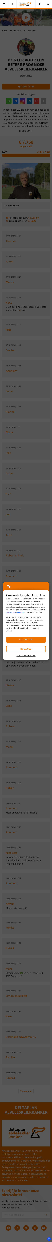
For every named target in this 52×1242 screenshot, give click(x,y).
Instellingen (26, 649)
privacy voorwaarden (15, 612)
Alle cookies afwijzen (26, 655)
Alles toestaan (26, 639)
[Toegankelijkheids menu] (49, 1239)
